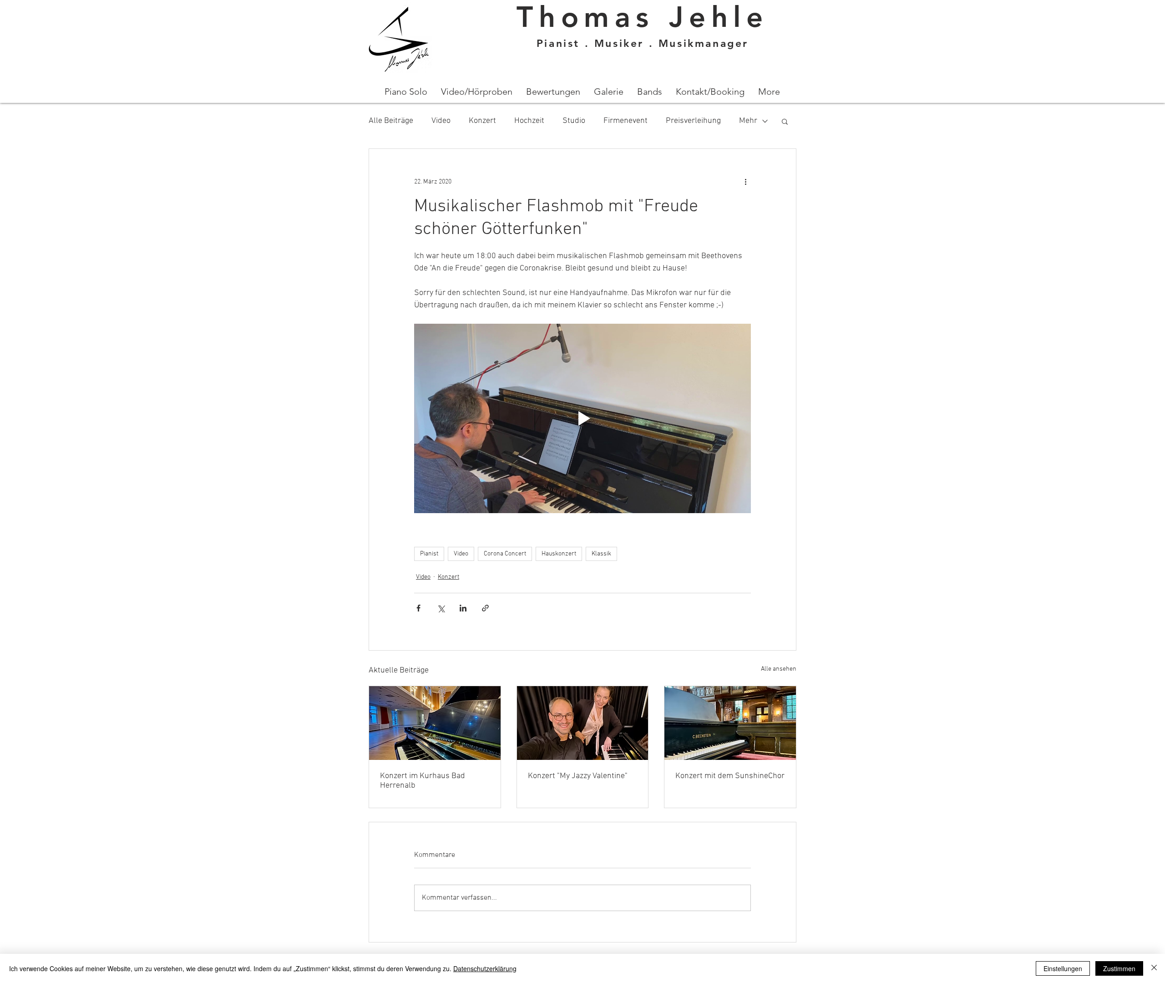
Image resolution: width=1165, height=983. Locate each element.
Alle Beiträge (391, 121)
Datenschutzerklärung (485, 968)
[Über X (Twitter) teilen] (440, 608)
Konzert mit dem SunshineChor (730, 776)
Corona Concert (505, 554)
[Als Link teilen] (485, 608)
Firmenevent (625, 121)
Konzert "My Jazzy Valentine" (578, 776)
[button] (784, 121)
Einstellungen (1062, 968)
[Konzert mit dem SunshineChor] (730, 723)
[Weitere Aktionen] (745, 181)
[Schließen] (1154, 968)
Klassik (601, 554)
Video (441, 121)
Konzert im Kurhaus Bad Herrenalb (422, 780)
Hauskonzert (559, 554)
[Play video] (582, 418)
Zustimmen (1119, 968)
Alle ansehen (778, 669)
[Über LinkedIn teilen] (463, 608)
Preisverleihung (693, 121)
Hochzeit (529, 121)
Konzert (482, 121)
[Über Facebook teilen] (418, 608)
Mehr (748, 121)
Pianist (429, 554)
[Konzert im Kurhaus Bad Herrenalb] (435, 723)
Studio (573, 121)
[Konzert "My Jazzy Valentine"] (582, 723)
